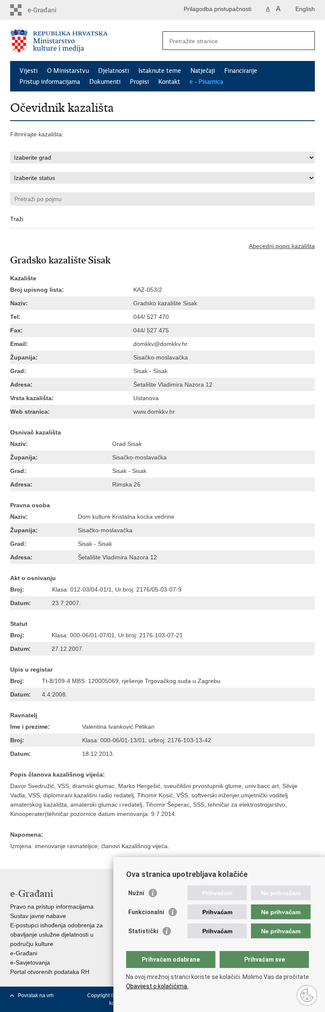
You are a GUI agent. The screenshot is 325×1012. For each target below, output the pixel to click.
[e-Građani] (46, 10)
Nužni (136, 893)
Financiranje (240, 71)
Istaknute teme (159, 71)
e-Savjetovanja (30, 962)
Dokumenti (105, 82)
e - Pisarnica (206, 82)
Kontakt (169, 82)
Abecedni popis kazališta (282, 246)
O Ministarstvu (68, 71)
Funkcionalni (146, 912)
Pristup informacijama (49, 82)
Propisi (139, 82)
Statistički (143, 931)
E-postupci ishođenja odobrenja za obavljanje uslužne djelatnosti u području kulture (56, 934)
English (305, 9)
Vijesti (28, 71)
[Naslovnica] (86, 41)
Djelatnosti (113, 71)
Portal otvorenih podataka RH (49, 971)
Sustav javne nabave (38, 915)
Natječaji (202, 71)
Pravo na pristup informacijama (52, 906)
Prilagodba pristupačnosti (217, 9)
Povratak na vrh (36, 995)
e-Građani (23, 953)
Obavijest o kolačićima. (157, 986)
